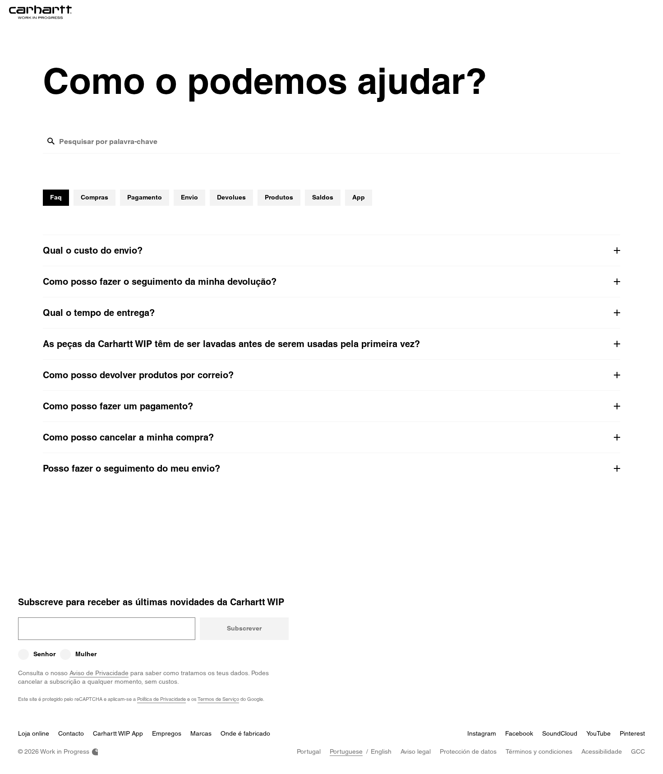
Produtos (279, 197)
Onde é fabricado (245, 733)
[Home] (40, 12)
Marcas (201, 733)
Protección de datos (468, 751)
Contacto (71, 733)
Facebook (519, 733)
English (381, 751)
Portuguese (346, 751)
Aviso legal (416, 751)
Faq (56, 197)
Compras (94, 197)
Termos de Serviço (218, 699)
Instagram (481, 733)
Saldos (322, 197)
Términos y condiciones (539, 751)
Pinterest (632, 733)
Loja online (33, 733)
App (358, 197)
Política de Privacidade (161, 699)
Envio (189, 197)
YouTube (598, 733)
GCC (638, 751)
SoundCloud (559, 733)
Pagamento (144, 197)
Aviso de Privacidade (99, 673)
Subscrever (244, 628)
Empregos (166, 733)
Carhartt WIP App (118, 733)
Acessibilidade (601, 751)
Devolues (231, 197)
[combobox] (339, 145)
